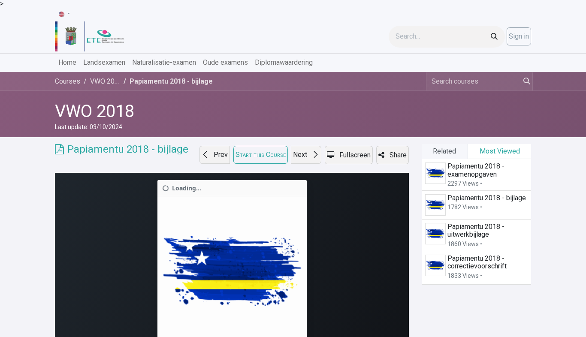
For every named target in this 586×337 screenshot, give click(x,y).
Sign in (519, 36)
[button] (214, 155)
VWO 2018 (94, 111)
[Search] (494, 37)
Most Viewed (500, 151)
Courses (67, 81)
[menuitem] (67, 62)
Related (444, 151)
